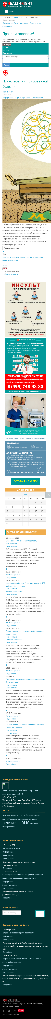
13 (24, 511)
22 (36, 515)
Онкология (34, 823)
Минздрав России (8, 827)
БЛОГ (23, 17)
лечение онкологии (23, 819)
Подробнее (11, 577)
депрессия (13, 260)
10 (7, 511)
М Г (25, 494)
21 (30, 515)
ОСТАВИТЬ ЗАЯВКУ (25, 481)
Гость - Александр (10, 790)
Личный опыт (11, 733)
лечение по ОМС (15, 822)
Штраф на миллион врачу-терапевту (21, 540)
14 (30, 511)
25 (13, 519)
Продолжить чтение (11, 248)
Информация (7, 97)
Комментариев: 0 (13, 574)
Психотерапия (37, 97)
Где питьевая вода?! (11, 848)
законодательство (7, 815)
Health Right (7, 91)
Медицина (12, 819)
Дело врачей (11, 546)
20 (24, 515)
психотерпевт (20, 257)
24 (7, 519)
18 (13, 515)
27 (24, 519)
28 (30, 519)
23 (42, 515)
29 (36, 519)
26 (18, 519)
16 (42, 511)
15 (36, 511)
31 (7, 523)
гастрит (5, 260)
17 (7, 515)
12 (18, 511)
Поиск (6, 65)
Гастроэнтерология (22, 97)
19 (18, 515)
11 (13, 511)
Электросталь (31, 815)
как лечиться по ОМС (19, 815)
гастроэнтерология (35, 257)
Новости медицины (14, 639)
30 (42, 519)
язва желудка (8, 257)
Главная (15, 17)
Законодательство (14, 591)
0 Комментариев (10, 274)
